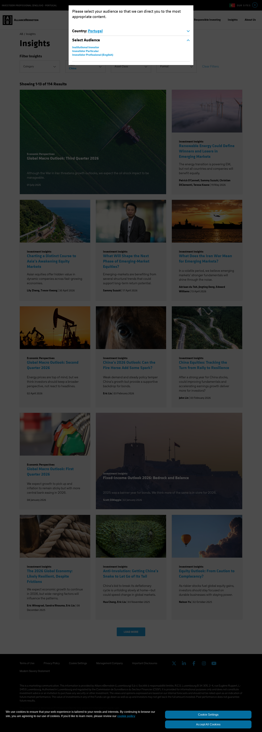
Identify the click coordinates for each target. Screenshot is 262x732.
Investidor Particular (85, 51)
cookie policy (126, 716)
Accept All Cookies (208, 724)
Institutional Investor (85, 47)
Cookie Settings (208, 714)
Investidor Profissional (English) (92, 54)
